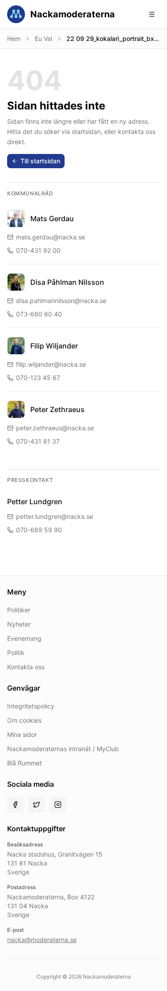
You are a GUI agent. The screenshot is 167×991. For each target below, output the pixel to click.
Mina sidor (22, 734)
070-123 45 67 (38, 377)
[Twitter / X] (37, 805)
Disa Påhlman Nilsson (67, 282)
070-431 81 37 (38, 441)
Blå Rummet (24, 763)
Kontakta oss (26, 667)
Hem (13, 38)
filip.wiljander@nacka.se (51, 364)
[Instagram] (58, 805)
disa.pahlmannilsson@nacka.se (61, 300)
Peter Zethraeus (57, 409)
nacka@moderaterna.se (42, 939)
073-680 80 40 (39, 314)
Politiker (18, 610)
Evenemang (24, 638)
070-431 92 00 (38, 250)
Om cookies (24, 720)
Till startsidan (40, 161)
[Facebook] (15, 805)
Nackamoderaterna (72, 14)
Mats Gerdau (52, 218)
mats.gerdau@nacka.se (50, 237)
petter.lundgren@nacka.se (54, 516)
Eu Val (43, 38)
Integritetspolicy (30, 706)
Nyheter (19, 624)
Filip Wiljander (54, 345)
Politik (15, 652)
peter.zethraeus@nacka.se (55, 428)
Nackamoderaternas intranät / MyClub (63, 748)
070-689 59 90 (39, 530)
